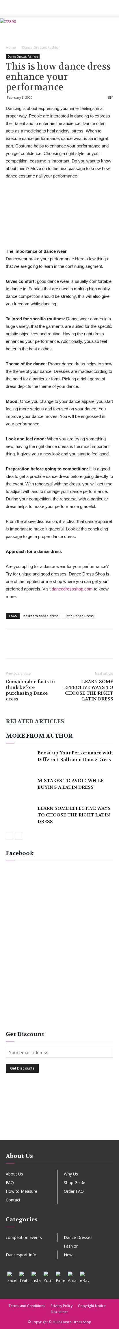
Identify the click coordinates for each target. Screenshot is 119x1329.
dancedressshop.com (72, 588)
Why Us (71, 1174)
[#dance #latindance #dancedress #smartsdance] (59, 1122)
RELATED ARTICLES (35, 721)
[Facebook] (11, 1276)
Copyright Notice (92, 1305)
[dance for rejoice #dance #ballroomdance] (59, 1113)
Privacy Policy (61, 1305)
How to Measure (21, 1191)
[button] (111, 8)
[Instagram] (36, 1276)
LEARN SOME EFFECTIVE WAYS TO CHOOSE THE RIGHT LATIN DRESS (88, 690)
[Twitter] (24, 1276)
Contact (13, 1200)
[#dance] (59, 1131)
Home (11, 47)
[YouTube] (48, 1276)
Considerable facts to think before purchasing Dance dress (30, 690)
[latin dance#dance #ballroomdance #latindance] (59, 1104)
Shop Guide (74, 1182)
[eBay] (84, 1276)
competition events (24, 1237)
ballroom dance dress (40, 616)
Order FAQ (74, 1191)
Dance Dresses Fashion (41, 47)
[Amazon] (72, 1276)
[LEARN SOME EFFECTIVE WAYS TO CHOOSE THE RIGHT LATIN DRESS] (20, 815)
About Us (14, 1174)
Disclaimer (59, 1311)
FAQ (10, 1182)
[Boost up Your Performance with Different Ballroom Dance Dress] (20, 759)
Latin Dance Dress (79, 616)
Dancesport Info (21, 1254)
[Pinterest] (60, 1276)
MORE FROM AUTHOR (39, 735)
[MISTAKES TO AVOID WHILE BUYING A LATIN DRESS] (20, 787)
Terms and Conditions (27, 1305)
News (69, 1254)
